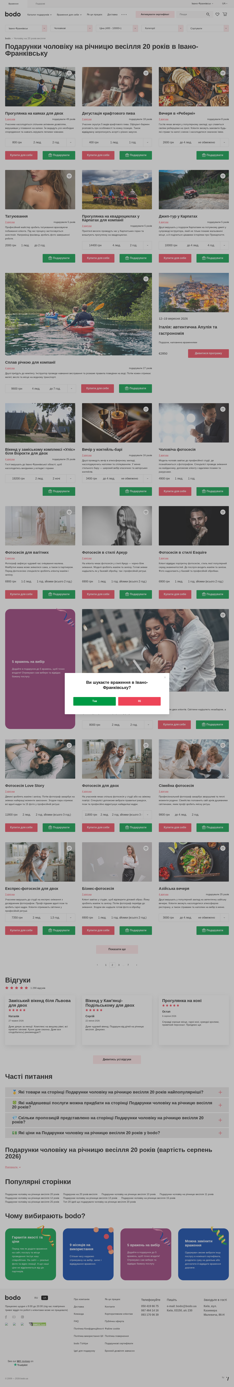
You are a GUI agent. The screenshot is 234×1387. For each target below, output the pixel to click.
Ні (139, 701)
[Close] (165, 677)
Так (94, 701)
